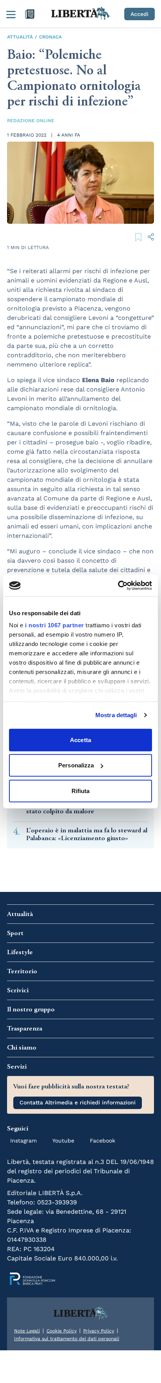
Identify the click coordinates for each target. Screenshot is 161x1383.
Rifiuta (81, 790)
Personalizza (76, 765)
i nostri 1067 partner (54, 625)
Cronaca (50, 37)
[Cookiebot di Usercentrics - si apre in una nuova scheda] (118, 586)
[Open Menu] (11, 14)
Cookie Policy (62, 1331)
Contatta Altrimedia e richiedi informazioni (78, 1102)
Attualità (20, 37)
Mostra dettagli (116, 715)
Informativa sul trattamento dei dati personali (66, 1338)
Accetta (80, 739)
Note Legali (27, 1331)
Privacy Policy (98, 1331)
